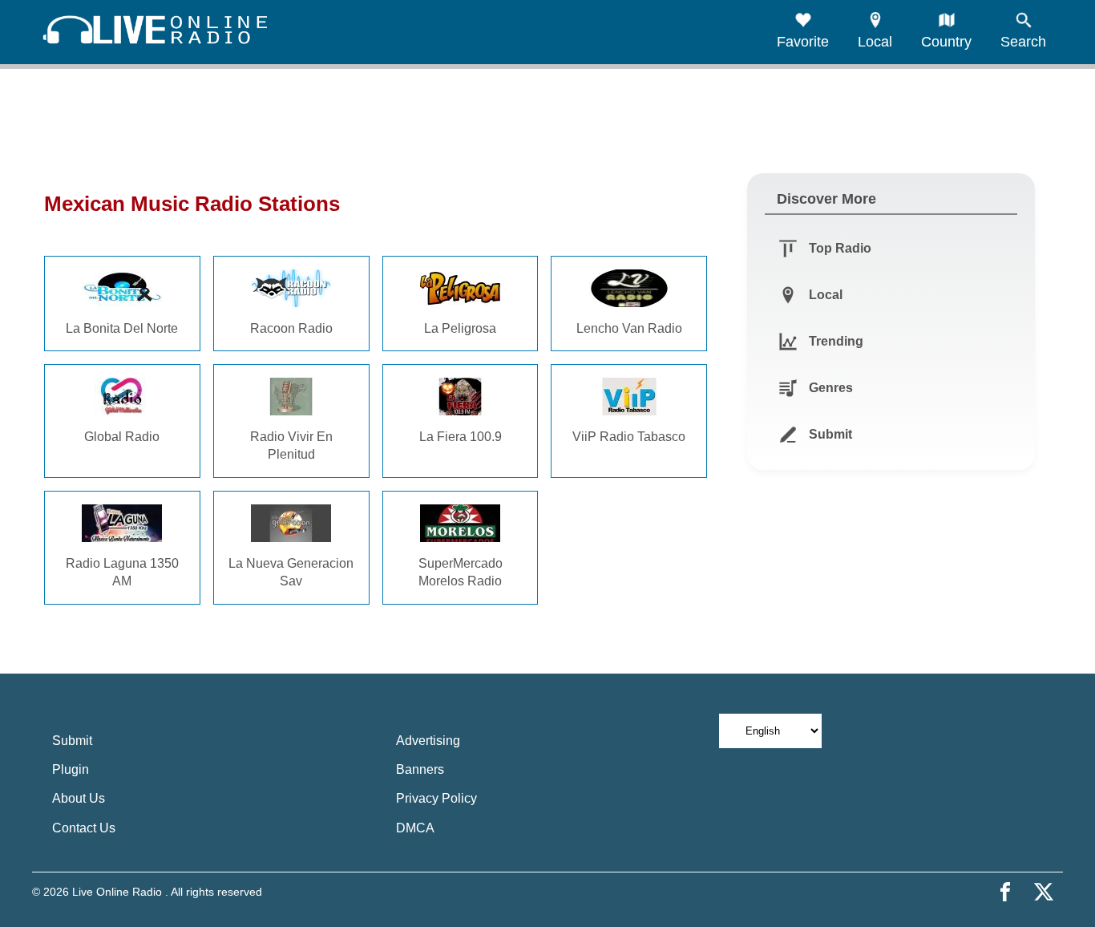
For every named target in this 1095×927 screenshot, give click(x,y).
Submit (72, 740)
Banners (420, 769)
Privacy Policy (436, 798)
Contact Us (83, 828)
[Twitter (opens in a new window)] (1043, 891)
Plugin (70, 769)
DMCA (415, 828)
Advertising (428, 740)
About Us (78, 798)
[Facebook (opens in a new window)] (1005, 891)
